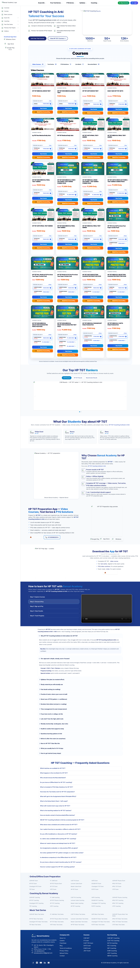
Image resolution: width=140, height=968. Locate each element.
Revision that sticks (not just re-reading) (54, 704)
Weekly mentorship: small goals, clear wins (54, 724)
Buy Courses (124, 3)
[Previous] (34, 396)
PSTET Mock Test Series (98, 924)
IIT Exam (86, 940)
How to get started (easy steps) (51, 753)
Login (135, 3)
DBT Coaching (111, 948)
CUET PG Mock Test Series (78, 914)
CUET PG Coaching (76, 897)
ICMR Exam (87, 948)
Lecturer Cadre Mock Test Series (79, 918)
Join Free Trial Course (37, 38)
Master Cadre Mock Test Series (79, 921)
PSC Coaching (111, 945)
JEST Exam (87, 950)
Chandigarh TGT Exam (98, 886)
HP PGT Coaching (34, 900)
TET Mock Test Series (35, 924)
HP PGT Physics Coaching (57, 900)
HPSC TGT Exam (116, 886)
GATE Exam (95, 880)
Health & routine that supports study (52, 728)
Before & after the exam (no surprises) (53, 738)
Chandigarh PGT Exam (35, 886)
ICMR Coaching (112, 950)
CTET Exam (115, 889)
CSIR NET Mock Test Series (36, 914)
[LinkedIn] (44, 962)
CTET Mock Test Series (118, 924)
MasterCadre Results (91, 377)
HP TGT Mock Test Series (57, 921)
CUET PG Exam (75, 880)
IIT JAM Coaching (54, 897)
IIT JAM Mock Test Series (57, 914)
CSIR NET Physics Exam (118, 880)
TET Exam (32, 889)
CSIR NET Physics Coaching (119, 897)
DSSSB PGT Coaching (97, 900)
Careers (62, 940)
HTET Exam (53, 889)
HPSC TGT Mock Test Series (119, 921)
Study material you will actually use (52, 684)
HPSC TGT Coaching (117, 903)
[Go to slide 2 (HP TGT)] (80, 411)
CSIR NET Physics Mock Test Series (120, 915)
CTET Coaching (116, 906)
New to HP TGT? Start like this (50, 743)
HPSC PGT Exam (116, 883)
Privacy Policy (64, 950)
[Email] (48, 962)
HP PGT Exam (33, 883)
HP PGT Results (78, 377)
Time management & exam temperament (54, 709)
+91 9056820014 (39, 951)
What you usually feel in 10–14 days (52, 748)
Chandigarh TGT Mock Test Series (101, 921)
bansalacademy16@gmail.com (43, 953)
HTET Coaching (54, 906)
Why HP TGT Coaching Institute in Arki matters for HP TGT (59, 636)
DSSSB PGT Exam (96, 883)
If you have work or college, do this (52, 714)
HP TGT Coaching (55, 903)
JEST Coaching (112, 953)
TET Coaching (33, 906)
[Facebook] (33, 962)
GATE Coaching (96, 897)
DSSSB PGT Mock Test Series (99, 918)
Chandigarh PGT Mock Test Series (38, 921)
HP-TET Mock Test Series (77, 924)
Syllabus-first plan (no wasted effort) (52, 679)
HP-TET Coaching (75, 906)
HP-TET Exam (74, 889)
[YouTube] (40, 962)
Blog (61, 945)
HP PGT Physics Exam (56, 883)
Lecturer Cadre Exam (76, 883)
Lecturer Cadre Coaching (77, 900)
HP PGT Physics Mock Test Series (59, 918)
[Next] (125, 396)
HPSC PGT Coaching (117, 900)
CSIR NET (86, 938)
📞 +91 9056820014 (52, 537)
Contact (62, 956)
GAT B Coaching (112, 943)
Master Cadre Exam (76, 886)
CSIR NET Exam (33, 880)
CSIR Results (66, 377)
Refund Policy (64, 953)
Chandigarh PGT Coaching (36, 903)
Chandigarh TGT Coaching (99, 903)
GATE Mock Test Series (98, 914)
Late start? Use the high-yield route (52, 719)
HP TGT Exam (53, 886)
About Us (62, 938)
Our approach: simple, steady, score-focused (55, 658)
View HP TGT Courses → (57, 38)
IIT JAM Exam (53, 880)
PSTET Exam (95, 889)
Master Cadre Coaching (77, 903)
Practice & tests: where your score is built (54, 694)
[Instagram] (36, 962)
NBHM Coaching (112, 956)
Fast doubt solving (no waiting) (50, 689)
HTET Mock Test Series (56, 924)
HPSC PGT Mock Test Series (119, 918)
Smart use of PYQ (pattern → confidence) (54, 699)
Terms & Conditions (66, 948)
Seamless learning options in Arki (51, 733)
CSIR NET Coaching (34, 897)
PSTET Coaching (96, 906)
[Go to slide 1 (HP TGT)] (79, 411)
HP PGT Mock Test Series (36, 918)
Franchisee (63, 943)
